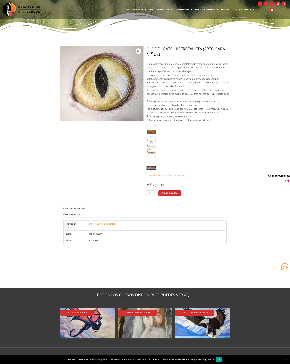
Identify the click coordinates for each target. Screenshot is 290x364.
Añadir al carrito (169, 193)
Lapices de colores (106, 223)
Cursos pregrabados (204, 9)
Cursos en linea (181, 9)
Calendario (225, 9)
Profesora (138, 9)
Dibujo (92, 223)
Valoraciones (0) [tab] (71, 214)
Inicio (128, 9)
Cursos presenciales (158, 9)
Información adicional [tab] (74, 208)
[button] (138, 51)
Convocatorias (240, 9)
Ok (219, 359)
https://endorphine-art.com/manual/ (166, 175)
